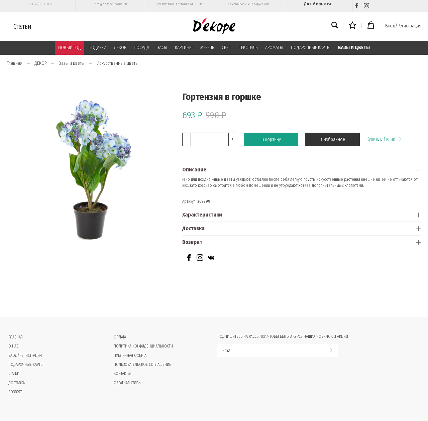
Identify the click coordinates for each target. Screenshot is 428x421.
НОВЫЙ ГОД (69, 47)
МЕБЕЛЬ (207, 47)
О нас (13, 346)
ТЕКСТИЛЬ (248, 47)
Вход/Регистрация (403, 26)
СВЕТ (226, 47)
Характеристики (202, 215)
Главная (14, 63)
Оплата (120, 337)
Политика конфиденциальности (143, 346)
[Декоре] (214, 26)
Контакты (122, 373)
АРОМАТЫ (274, 47)
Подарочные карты (25, 364)
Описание (194, 169)
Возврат (192, 242)
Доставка (193, 228)
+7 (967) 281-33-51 (41, 4)
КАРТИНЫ (184, 47)
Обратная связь (127, 383)
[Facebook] (356, 6)
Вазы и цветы (72, 63)
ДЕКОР (120, 47)
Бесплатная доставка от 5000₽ (179, 4)
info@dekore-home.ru (110, 4)
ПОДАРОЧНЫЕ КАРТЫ (310, 47)
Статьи (22, 26)
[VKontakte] (211, 259)
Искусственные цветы (117, 63)
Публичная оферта (130, 355)
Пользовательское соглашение (142, 364)
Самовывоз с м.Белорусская (248, 4)
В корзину (271, 139)
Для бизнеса (317, 3)
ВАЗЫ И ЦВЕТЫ (354, 47)
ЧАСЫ (162, 47)
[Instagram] (366, 6)
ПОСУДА (141, 47)
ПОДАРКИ (97, 47)
